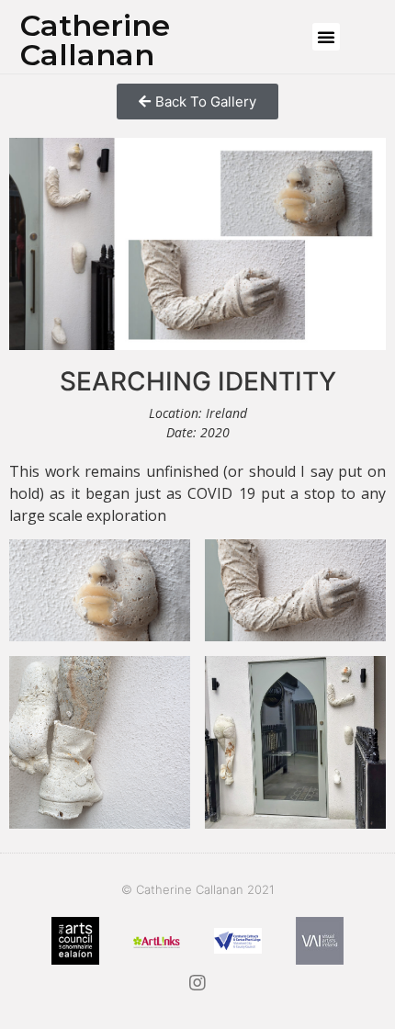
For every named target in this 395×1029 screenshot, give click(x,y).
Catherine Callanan (95, 40)
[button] (326, 37)
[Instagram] (197, 983)
